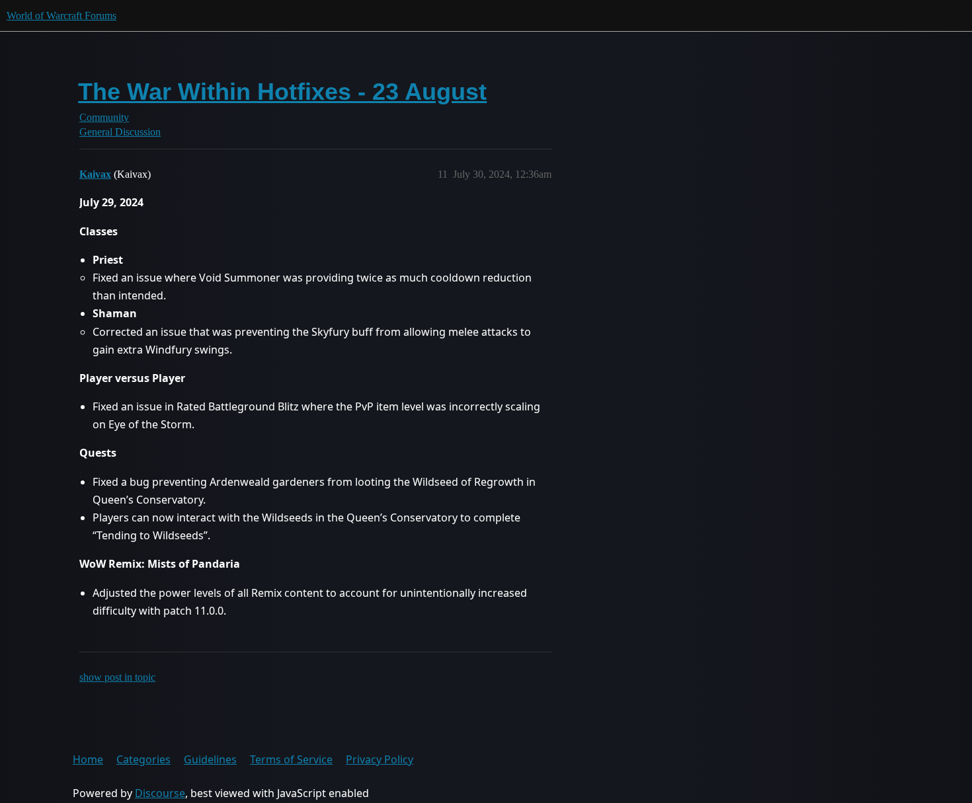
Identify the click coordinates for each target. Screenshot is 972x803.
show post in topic (117, 677)
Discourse (160, 793)
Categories (143, 759)
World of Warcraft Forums (61, 15)
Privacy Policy (379, 759)
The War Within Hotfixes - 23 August (282, 91)
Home (88, 759)
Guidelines (210, 759)
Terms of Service (291, 759)
